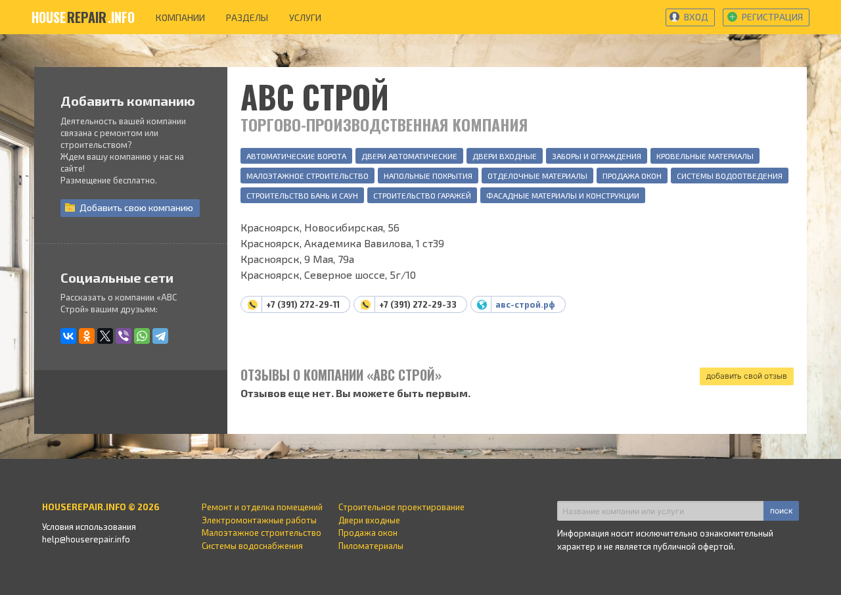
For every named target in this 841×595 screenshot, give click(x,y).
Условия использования (89, 526)
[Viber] (123, 336)
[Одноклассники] (87, 336)
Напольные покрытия (428, 175)
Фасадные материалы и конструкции (562, 195)
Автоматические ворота (296, 155)
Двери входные (504, 155)
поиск (781, 510)
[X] (105, 336)
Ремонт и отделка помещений (262, 507)
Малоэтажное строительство (307, 175)
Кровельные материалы (705, 155)
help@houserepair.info (86, 539)
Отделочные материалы (537, 175)
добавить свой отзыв (746, 376)
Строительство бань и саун (302, 195)
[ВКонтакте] (68, 336)
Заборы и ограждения (596, 155)
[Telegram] (160, 336)
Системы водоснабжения (252, 545)
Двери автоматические (409, 155)
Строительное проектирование (401, 507)
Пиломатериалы (370, 545)
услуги (305, 17)
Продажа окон (632, 175)
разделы (247, 17)
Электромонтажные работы (259, 520)
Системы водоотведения (730, 175)
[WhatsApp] (142, 336)
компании (180, 17)
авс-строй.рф (525, 304)
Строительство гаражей (422, 195)
